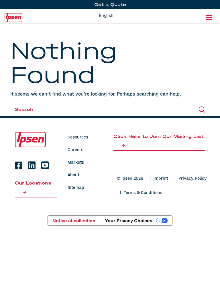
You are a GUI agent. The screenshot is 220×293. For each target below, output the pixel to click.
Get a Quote (110, 4)
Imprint (161, 178)
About (73, 174)
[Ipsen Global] (30, 139)
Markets (76, 162)
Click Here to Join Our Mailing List (158, 136)
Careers (75, 149)
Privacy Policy (192, 178)
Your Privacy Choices (128, 220)
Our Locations (33, 183)
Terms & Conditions (143, 192)
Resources (78, 137)
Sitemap (76, 187)
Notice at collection (73, 220)
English (106, 15)
